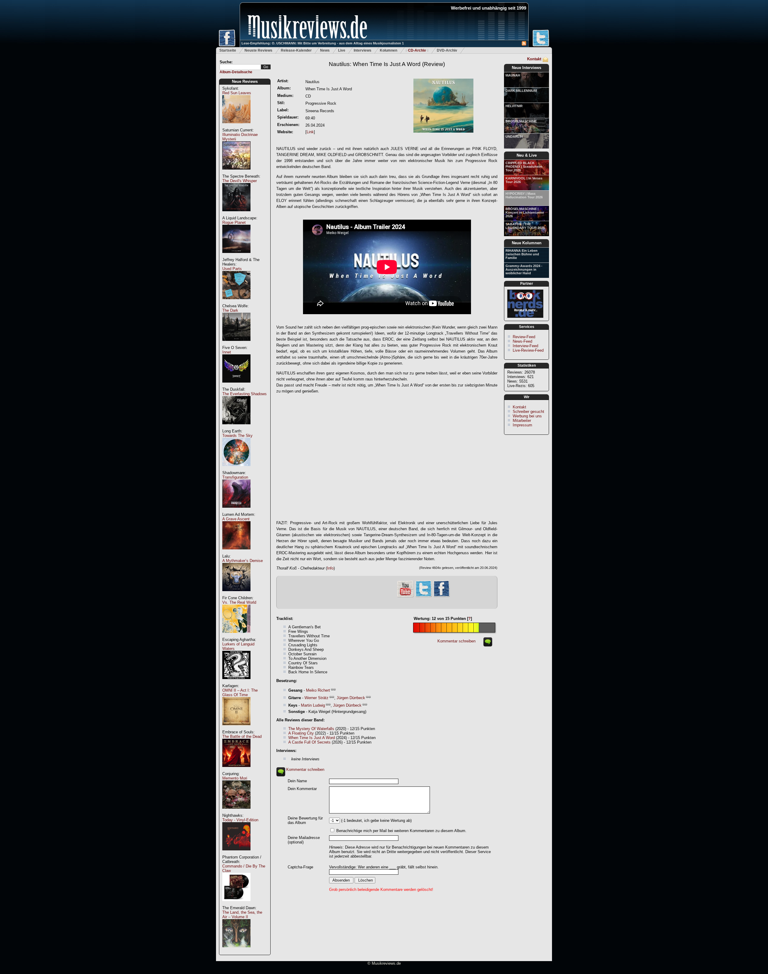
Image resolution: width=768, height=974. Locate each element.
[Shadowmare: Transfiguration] (236, 511)
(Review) (387, 64)
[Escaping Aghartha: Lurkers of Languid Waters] (236, 682)
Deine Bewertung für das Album (305, 820)
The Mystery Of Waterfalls (311, 728)
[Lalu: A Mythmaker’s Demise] (236, 594)
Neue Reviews (245, 81)
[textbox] (240, 67)
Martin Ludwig (313, 705)
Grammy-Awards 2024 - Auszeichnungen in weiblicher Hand (524, 269)
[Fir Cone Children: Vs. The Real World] (236, 636)
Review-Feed (524, 337)
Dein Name (297, 781)
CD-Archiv (417, 50)
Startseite (227, 50)
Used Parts (232, 268)
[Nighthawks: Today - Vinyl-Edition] (236, 853)
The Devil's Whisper (239, 181)
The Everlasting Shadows (244, 394)
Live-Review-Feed (528, 350)
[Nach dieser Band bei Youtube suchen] (405, 596)
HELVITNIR (514, 106)
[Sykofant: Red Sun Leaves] (236, 126)
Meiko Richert (318, 690)
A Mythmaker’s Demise (242, 560)
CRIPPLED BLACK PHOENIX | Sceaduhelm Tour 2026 (524, 166)
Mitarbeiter (522, 420)
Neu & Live (527, 155)
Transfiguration (235, 477)
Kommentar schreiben (456, 641)
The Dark (230, 310)
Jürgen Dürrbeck (351, 698)
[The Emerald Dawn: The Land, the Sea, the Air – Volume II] (236, 950)
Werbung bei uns (527, 416)
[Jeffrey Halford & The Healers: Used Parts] (236, 302)
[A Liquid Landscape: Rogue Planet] (236, 256)
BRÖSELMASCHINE (521, 121)
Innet (226, 352)
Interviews (362, 50)
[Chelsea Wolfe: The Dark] (236, 344)
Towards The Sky (237, 435)
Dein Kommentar (302, 788)
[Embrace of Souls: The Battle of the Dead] (236, 770)
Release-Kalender (296, 50)
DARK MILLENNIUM (521, 90)
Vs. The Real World (239, 602)
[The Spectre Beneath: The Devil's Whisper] (236, 214)
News (325, 50)
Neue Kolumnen (527, 243)
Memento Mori (234, 778)
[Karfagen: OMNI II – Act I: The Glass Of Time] (236, 728)
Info (330, 568)
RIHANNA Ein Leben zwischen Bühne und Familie (522, 254)
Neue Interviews (526, 67)
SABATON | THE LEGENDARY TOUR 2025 (525, 226)
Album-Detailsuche (236, 72)
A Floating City (301, 733)
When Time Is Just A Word (311, 737)
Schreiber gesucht (528, 411)
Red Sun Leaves (236, 93)
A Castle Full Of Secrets (309, 742)
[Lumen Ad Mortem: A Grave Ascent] (236, 552)
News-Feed (522, 341)
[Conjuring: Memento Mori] (236, 812)
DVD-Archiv (447, 50)
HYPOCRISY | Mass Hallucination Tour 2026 (524, 195)
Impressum (522, 425)
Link (310, 132)
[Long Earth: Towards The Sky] (236, 469)
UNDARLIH (514, 136)
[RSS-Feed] (524, 44)
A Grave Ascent (236, 519)
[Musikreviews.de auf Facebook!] (442, 596)
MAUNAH (513, 75)
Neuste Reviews (258, 50)
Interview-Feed (525, 346)
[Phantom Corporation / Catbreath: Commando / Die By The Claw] (236, 904)
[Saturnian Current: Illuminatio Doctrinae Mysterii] (236, 172)
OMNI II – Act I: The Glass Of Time (240, 692)
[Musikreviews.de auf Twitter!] (424, 596)
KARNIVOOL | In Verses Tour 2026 (524, 180)
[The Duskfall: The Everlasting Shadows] (236, 427)
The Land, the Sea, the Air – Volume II (242, 914)
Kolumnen (388, 50)
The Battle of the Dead (242, 736)
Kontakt (534, 59)
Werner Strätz (316, 698)
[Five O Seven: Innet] (236, 385)
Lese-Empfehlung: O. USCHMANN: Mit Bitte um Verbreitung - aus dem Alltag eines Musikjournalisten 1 (323, 43)
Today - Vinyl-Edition (240, 820)
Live (341, 50)
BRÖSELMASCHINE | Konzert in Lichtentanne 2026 (525, 212)
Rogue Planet (234, 222)
